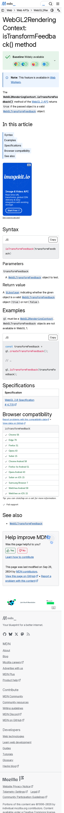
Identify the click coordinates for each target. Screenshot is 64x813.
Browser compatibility (17, 150)
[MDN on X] (16, 634)
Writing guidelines (13, 708)
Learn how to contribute (19, 557)
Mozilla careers (12, 662)
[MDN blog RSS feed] (28, 634)
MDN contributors (26, 571)
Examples (10, 140)
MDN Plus (9, 674)
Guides (7, 748)
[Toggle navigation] (58, 4)
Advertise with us (13, 668)
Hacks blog (9, 766)
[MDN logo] (9, 618)
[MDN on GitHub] (5, 634)
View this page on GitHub (20, 576)
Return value (14, 284)
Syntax (8, 135)
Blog (5, 656)
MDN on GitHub (12, 720)
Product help (10, 680)
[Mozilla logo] (13, 778)
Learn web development (17, 742)
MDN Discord (11, 714)
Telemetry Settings (14, 791)
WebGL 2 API (40, 101)
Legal (34, 791)
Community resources (16, 702)
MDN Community (13, 696)
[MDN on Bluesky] (10, 634)
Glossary (8, 760)
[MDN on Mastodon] (22, 634)
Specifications (12, 145)
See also (9, 156)
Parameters (13, 263)
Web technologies (13, 736)
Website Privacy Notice (16, 786)
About (6, 650)
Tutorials (8, 754)
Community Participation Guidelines (23, 797)
